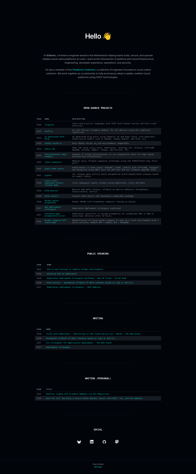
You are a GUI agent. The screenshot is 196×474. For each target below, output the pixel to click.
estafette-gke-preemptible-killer (55, 215)
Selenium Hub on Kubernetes (62, 274)
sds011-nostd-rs (53, 143)
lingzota (49, 125)
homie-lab (50, 149)
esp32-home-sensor (54, 169)
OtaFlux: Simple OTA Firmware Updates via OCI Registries (77, 394)
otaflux (49, 131)
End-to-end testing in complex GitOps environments (75, 269)
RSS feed (98, 467)
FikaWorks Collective (83, 69)
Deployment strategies (58, 347)
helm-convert (51, 196)
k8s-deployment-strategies (53, 208)
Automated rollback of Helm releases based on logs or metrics (80, 338)
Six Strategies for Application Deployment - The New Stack (79, 343)
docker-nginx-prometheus (52, 201)
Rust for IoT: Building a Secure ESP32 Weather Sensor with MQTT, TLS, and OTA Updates (94, 398)
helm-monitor (51, 191)
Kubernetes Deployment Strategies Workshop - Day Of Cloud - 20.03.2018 (86, 278)
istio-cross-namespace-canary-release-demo (54, 183)
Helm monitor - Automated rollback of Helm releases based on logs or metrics (90, 283)
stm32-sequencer (53, 162)
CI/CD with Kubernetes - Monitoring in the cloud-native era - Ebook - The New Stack (93, 334)
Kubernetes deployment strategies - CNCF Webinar (74, 287)
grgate (48, 175)
